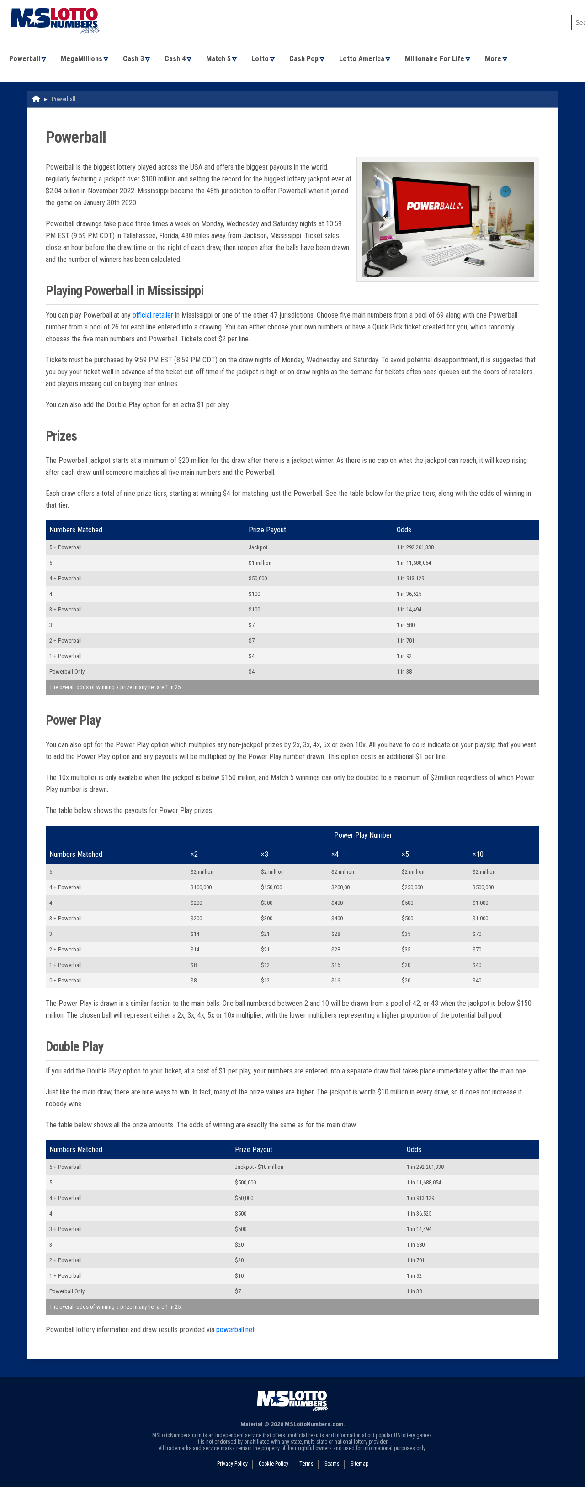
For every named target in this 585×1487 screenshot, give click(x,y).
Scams (332, 1463)
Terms (306, 1463)
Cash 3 (133, 58)
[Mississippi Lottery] (36, 99)
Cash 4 (175, 58)
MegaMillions (81, 58)
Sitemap (359, 1463)
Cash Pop (304, 58)
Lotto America (361, 58)
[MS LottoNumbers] (54, 4)
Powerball (24, 58)
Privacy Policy (232, 1463)
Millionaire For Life (434, 58)
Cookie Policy (273, 1463)
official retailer (153, 315)
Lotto (260, 58)
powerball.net (235, 1329)
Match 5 (218, 58)
